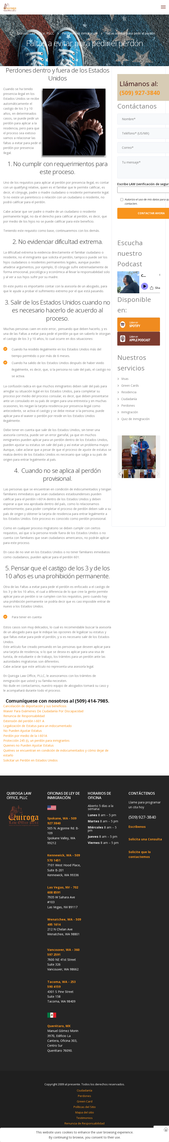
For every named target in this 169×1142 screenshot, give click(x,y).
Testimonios (84, 1118)
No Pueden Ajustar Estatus (22, 731)
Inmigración (129, 412)
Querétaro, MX (58, 1026)
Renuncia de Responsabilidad (24, 716)
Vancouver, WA (59, 950)
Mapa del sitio (84, 1112)
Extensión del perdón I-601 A (23, 721)
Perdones (128, 405)
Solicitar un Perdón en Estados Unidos (30, 760)
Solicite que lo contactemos (140, 854)
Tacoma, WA (57, 982)
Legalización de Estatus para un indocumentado (37, 726)
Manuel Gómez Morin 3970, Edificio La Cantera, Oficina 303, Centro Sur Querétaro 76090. (62, 1041)
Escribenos (137, 827)
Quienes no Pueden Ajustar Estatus (28, 745)
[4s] (131, 474)
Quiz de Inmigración (135, 419)
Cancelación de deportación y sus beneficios (34, 706)
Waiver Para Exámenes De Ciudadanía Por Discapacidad (43, 711)
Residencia (128, 392)
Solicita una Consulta (145, 839)
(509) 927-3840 (139, 93)
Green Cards (130, 385)
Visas (125, 379)
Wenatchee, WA (60, 919)
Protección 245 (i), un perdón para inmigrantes (36, 740)
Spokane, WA (57, 818)
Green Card (84, 1101)
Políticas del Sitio (84, 1107)
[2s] (147, 474)
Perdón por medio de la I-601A (25, 736)
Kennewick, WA (59, 855)
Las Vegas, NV (58, 887)
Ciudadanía (129, 399)
